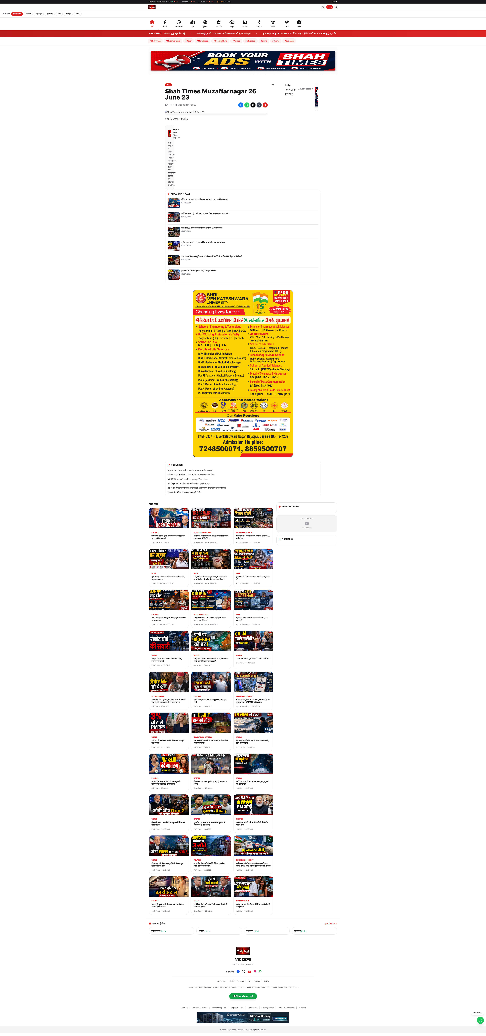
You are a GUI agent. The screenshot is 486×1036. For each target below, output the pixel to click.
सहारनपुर (39, 14)
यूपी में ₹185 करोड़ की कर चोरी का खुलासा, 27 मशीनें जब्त (187, 479)
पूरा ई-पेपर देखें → (331, 923)
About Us (184, 1008)
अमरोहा (68, 14)
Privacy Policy (268, 1008)
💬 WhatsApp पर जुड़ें (243, 996)
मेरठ (59, 14)
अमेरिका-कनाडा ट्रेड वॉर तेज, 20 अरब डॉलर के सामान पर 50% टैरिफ (191, 474)
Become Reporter (219, 1008)
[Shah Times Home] (152, 7)
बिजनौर (28, 14)
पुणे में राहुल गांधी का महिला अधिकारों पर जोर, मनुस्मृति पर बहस (189, 483)
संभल (77, 14)
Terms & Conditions (286, 1008)
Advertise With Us (200, 1008)
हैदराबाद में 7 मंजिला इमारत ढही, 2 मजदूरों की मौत (184, 492)
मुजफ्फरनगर (17, 14)
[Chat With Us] (480, 1020)
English (334, 2)
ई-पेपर (330, 7)
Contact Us (252, 1008)
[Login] (336, 7)
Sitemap (302, 1008)
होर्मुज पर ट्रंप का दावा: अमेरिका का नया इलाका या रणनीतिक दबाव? (190, 470)
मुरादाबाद (50, 14)
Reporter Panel (237, 1008)
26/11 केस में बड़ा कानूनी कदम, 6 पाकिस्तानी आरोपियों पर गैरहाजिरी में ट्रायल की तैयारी (197, 488)
